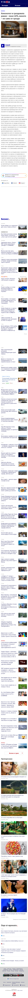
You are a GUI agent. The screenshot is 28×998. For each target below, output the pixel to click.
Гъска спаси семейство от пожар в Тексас (8, 686)
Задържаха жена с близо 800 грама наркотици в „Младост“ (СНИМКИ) (8, 244)
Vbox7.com (9, 968)
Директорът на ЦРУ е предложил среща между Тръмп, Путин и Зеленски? (9, 634)
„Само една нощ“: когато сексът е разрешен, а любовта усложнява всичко (13, 875)
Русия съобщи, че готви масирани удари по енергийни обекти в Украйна (8, 289)
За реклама (9, 982)
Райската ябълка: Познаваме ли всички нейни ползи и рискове (8, 464)
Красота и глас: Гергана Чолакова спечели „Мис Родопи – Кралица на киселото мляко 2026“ (8, 704)
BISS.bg (10, 969)
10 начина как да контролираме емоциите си (13, 777)
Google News (6, 183)
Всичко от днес (14, 753)
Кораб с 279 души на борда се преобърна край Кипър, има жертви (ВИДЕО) (9, 746)
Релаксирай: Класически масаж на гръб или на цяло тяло (9, 381)
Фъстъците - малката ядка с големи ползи (9, 480)
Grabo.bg (21, 969)
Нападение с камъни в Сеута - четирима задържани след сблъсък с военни (9, 446)
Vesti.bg (12, 970)
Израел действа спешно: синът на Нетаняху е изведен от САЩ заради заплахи (8, 455)
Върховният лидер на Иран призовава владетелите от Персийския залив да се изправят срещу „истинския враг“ (9, 270)
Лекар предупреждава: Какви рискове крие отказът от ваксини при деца (9, 420)
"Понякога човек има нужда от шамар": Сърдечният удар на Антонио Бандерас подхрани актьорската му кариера (13, 950)
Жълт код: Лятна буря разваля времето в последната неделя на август (7, 543)
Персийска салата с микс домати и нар (12, 856)
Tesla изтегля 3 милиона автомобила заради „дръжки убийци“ (8, 662)
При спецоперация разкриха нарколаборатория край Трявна (8, 352)
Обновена (3, 640)
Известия (23, 985)
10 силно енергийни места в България (11, 817)
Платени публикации (16, 982)
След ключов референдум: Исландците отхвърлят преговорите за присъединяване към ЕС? (9, 645)
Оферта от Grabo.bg (4, 376)
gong (3, 963)
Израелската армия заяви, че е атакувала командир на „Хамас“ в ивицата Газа (9, 369)
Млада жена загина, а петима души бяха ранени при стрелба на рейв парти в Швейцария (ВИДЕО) (9, 392)
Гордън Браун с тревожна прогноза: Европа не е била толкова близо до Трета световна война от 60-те (9, 654)
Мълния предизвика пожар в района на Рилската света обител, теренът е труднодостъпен (9, 728)
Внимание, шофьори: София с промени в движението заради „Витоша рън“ (9, 472)
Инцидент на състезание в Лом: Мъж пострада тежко (9, 719)
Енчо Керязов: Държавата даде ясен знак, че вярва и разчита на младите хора (9, 552)
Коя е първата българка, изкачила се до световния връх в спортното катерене (14, 931)
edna (3, 943)
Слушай (7, 45)
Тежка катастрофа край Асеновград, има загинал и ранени (9, 411)
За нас (4, 982)
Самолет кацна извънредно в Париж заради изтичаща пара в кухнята (9, 261)
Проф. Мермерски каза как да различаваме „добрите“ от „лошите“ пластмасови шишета (9, 498)
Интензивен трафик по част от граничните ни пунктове (9, 436)
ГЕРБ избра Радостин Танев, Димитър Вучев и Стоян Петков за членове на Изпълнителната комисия (9, 516)
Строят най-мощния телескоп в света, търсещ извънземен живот (8, 507)
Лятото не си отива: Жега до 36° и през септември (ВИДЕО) (9, 736)
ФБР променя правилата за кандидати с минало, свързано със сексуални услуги (9, 671)
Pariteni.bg (4, 970)
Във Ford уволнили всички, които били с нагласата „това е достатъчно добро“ (9, 235)
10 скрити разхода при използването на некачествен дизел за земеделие (12, 796)
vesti (3, 955)
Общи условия (19, 990)
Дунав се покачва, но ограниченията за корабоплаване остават (8, 360)
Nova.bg (16, 970)
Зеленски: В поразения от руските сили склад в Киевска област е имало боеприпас (8, 587)
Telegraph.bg (21, 970)
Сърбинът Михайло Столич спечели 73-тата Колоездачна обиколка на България (9, 606)
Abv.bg (5, 968)
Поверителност (7, 985)
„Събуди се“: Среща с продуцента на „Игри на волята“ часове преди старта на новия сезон (8, 578)
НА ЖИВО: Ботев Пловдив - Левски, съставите (12, 960)
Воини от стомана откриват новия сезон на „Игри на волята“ (9, 712)
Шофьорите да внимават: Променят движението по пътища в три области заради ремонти (8, 525)
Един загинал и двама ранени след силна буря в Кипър (9, 560)
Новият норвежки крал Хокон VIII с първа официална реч (8, 569)
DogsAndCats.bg (19, 968)
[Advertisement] (14, 201)
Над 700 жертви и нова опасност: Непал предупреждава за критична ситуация (9, 429)
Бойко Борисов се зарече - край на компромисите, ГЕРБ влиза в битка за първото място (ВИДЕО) (9, 310)
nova (3, 935)
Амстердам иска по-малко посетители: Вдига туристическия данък (9, 679)
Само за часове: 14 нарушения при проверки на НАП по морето (9, 319)
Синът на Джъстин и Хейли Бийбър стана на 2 (12, 941)
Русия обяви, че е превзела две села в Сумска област (9, 226)
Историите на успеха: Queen (9, 895)
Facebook (15, 183)
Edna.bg (8, 970)
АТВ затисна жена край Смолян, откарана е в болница (8, 615)
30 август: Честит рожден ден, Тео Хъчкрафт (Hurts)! (13, 914)
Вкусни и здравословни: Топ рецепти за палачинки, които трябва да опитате (9, 489)
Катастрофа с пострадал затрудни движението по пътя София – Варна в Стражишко (8, 301)
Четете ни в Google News (14, 978)
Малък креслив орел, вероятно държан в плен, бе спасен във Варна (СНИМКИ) (9, 252)
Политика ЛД (16, 985)
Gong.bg (13, 968)
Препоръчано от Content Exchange (19, 919)
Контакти (22, 982)
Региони (17, 5)
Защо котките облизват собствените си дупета (8, 279)
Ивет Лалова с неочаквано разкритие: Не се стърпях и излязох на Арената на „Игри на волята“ (9, 597)
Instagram (23, 183)
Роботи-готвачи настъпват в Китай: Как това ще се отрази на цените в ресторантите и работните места (9, 401)
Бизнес (5, 219)
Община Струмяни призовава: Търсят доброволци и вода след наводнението (8, 624)
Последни (5, 5)
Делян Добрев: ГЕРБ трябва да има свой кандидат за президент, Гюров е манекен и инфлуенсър (9, 328)
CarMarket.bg (5, 969)
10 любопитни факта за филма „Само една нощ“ (13, 836)
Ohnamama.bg (16, 969)
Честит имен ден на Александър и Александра (9, 533)
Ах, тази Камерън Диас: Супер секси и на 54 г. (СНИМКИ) (8, 693)
